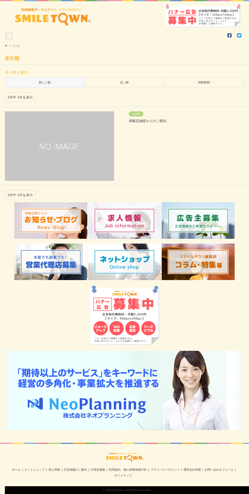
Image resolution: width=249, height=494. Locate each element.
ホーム (16, 469)
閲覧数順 (204, 82)
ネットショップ (34, 469)
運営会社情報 (192, 469)
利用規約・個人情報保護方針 (128, 469)
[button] (9, 36)
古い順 (124, 82)
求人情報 (54, 469)
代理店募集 (98, 469)
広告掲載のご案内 (75, 469)
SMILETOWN (114, 490)
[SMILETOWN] (124, 460)
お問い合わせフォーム (219, 469)
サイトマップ (123, 475)
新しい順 (45, 82)
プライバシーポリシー (165, 469)
